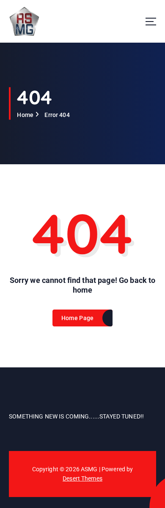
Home (25, 114)
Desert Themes (82, 478)
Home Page (77, 318)
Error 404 (56, 114)
